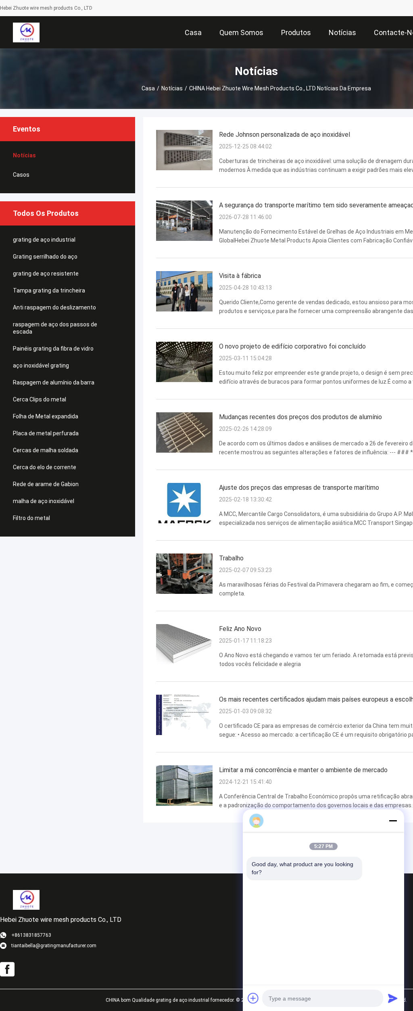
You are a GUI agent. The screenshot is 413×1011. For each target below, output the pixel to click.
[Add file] (253, 998)
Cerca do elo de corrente (44, 467)
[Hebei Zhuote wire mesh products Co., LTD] (26, 32)
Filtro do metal (31, 518)
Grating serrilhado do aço (45, 256)
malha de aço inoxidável (43, 501)
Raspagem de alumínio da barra (53, 382)
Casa (148, 88)
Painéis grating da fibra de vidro (53, 348)
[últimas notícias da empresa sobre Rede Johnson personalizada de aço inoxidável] (184, 168)
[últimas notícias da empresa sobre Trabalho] (184, 592)
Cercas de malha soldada (45, 450)
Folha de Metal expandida (45, 416)
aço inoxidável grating (41, 365)
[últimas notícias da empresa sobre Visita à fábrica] (184, 309)
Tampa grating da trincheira (49, 290)
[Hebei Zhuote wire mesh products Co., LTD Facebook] (7, 969)
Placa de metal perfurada (46, 433)
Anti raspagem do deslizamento (54, 307)
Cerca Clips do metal (39, 399)
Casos (21, 174)
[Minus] (393, 820)
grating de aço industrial (44, 239)
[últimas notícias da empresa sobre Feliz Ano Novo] (184, 662)
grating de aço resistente (46, 273)
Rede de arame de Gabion (46, 484)
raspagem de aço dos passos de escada (55, 328)
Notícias (172, 88)
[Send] (392, 998)
